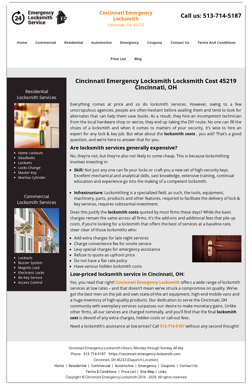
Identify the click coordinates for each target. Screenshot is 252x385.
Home (22, 42)
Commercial (45, 42)
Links (162, 372)
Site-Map (147, 372)
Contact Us (180, 42)
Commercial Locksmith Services (36, 199)
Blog (138, 58)
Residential (73, 42)
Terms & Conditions (101, 372)
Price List (118, 58)
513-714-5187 (222, 15)
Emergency (129, 42)
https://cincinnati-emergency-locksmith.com (144, 354)
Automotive (101, 42)
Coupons (154, 42)
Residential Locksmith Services (36, 94)
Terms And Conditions (217, 42)
